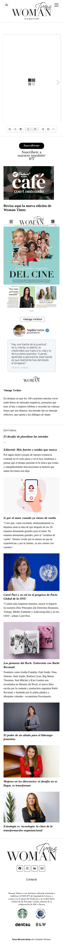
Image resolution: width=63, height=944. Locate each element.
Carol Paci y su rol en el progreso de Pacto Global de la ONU (30, 596)
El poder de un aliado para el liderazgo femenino (28, 737)
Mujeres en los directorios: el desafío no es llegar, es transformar (30, 783)
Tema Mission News (21, 939)
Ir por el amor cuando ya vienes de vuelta (30, 518)
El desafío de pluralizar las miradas (26, 436)
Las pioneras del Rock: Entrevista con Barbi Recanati (31, 665)
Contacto (31, 879)
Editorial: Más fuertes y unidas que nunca (30, 449)
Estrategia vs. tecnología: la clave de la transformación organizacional (28, 828)
